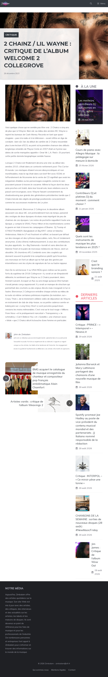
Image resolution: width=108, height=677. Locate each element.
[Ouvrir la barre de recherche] (91, 3)
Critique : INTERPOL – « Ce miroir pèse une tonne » (89, 479)
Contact (71, 670)
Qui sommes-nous (41, 670)
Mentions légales (58, 670)
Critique (11, 34)
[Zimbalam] (5, 3)
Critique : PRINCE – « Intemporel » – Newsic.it (88, 328)
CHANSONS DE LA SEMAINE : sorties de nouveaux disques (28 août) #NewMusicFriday (89, 523)
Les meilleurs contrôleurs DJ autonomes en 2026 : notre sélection (87, 108)
